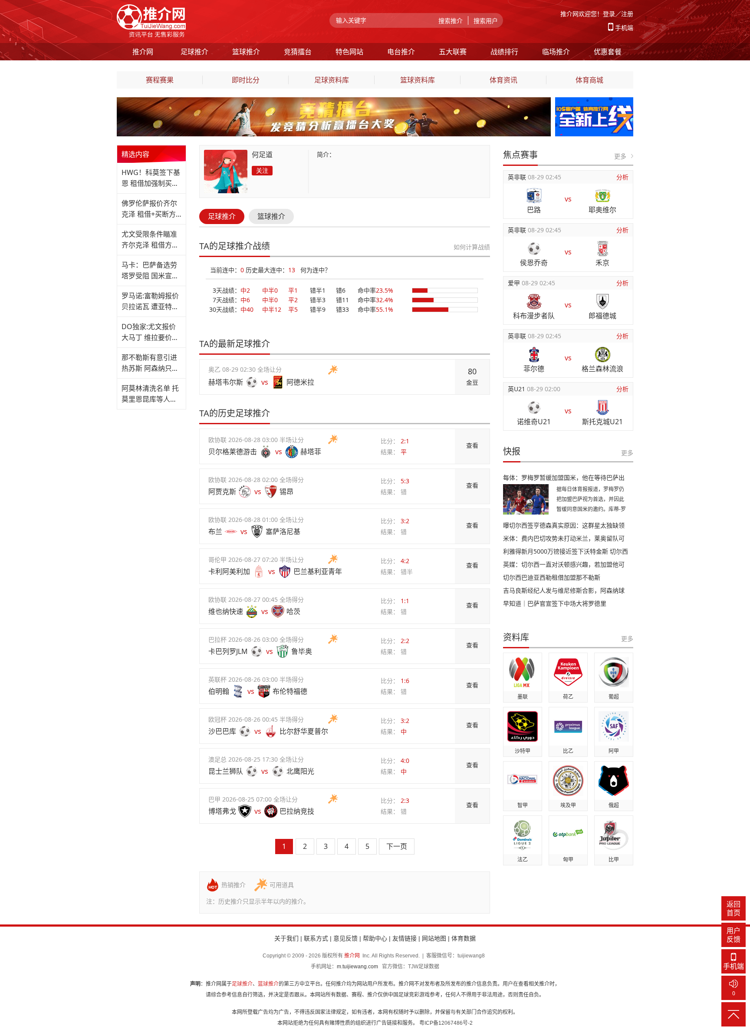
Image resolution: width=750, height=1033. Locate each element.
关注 (262, 170)
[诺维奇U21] (533, 407)
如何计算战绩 (472, 247)
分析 (622, 177)
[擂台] (334, 102)
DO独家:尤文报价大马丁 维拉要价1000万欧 (149, 332)
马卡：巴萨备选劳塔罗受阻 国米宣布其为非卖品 (150, 270)
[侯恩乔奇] (533, 248)
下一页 (396, 846)
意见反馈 (345, 938)
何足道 (262, 154)
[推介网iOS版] (594, 102)
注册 (627, 14)
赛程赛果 (160, 80)
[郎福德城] (602, 301)
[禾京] (602, 248)
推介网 (352, 956)
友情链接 (404, 938)
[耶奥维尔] (602, 195)
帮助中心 (375, 938)
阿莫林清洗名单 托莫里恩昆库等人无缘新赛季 (150, 394)
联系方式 (316, 938)
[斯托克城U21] (602, 407)
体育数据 (463, 938)
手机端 (624, 27)
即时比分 (246, 80)
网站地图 (434, 938)
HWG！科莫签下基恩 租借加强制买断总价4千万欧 (151, 178)
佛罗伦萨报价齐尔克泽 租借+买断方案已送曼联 (149, 209)
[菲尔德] (533, 354)
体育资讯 (503, 80)
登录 (609, 14)
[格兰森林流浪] (602, 354)
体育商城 (589, 80)
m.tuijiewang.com (357, 967)
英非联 (518, 177)
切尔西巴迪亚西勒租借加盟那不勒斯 (551, 577)
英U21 (517, 389)
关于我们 (286, 938)
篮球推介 (271, 216)
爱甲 (515, 283)
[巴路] (533, 195)
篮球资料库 (417, 80)
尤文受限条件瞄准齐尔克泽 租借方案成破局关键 (150, 240)
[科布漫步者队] (533, 301)
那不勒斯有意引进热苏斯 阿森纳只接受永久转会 (150, 363)
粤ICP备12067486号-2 (446, 1023)
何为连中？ (315, 270)
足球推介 (222, 216)
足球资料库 (331, 80)
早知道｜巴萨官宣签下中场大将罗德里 (554, 603)
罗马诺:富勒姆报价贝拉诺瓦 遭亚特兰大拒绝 (150, 301)
